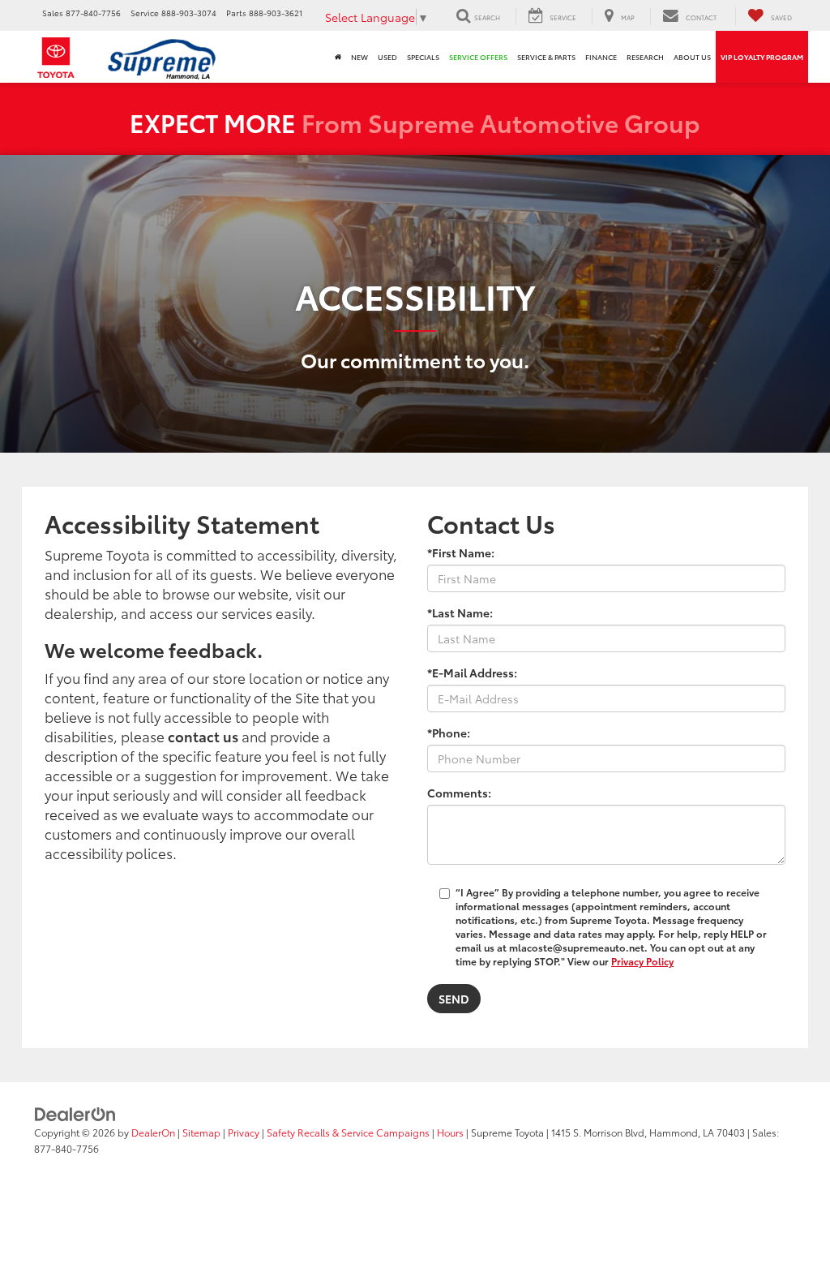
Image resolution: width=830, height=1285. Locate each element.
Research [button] (645, 56)
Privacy (243, 1132)
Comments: (459, 792)
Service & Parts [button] (546, 56)
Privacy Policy (642, 961)
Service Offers (478, 56)
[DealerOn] (75, 1113)
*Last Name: (460, 612)
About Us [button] (692, 56)
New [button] (359, 56)
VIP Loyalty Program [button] (762, 56)
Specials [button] (423, 56)
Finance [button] (601, 56)
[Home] (338, 57)
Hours (450, 1132)
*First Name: (460, 552)
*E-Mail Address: (472, 672)
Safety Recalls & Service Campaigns (348, 1132)
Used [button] (387, 56)
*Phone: (448, 732)
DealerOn (153, 1132)
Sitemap (201, 1132)
